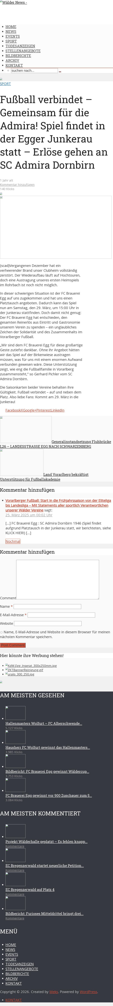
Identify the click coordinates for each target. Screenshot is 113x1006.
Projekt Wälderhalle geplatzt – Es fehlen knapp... (47, 841)
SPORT (11, 41)
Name (6, 606)
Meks (53, 991)
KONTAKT (14, 65)
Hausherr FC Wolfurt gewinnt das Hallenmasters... (48, 747)
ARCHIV (12, 60)
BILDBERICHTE (18, 55)
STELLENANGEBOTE (23, 50)
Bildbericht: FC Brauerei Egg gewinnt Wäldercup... (47, 771)
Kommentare (15, 846)
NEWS (11, 31)
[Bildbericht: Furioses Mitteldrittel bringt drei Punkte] (15, 908)
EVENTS (13, 36)
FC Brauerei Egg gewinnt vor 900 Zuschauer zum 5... (49, 795)
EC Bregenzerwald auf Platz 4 (30, 889)
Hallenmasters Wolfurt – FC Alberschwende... (44, 723)
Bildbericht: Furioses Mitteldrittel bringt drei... (45, 913)
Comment (8, 598)
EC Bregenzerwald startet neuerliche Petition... (45, 865)
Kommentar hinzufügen (17, 184)
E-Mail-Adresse (13, 614)
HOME (11, 26)
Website (6, 623)
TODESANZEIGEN (20, 46)
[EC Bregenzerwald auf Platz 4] (15, 884)
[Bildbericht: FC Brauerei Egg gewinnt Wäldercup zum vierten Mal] (15, 766)
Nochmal (13, 541)
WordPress (88, 991)
